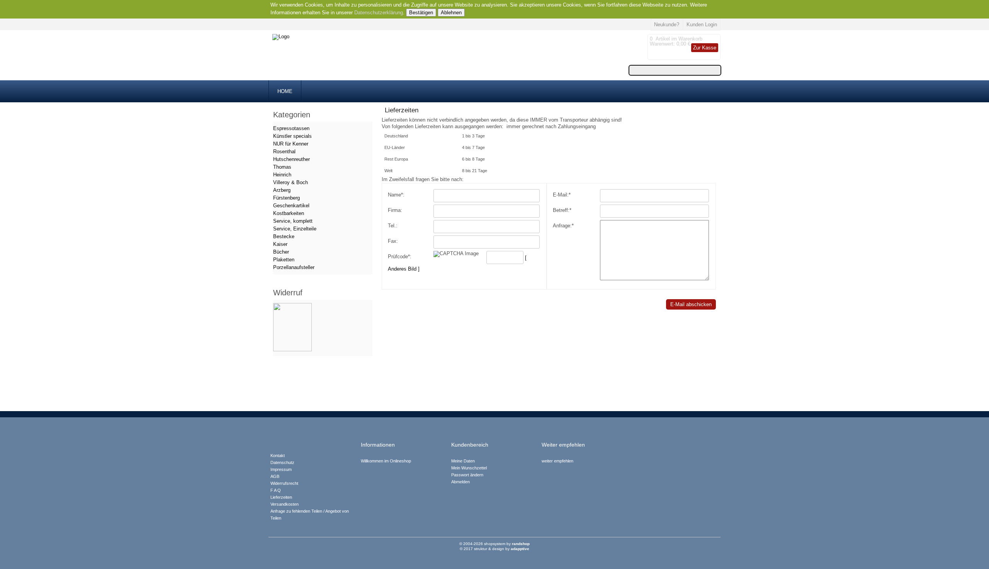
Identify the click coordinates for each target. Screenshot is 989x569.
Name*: (396, 195)
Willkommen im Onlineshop (386, 461)
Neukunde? (666, 24)
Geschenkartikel (291, 205)
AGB (274, 476)
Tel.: (393, 226)
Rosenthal (284, 151)
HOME (284, 91)
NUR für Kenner (290, 144)
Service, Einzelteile (294, 229)
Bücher (281, 252)
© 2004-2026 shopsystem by (494, 544)
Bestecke (283, 236)
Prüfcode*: (399, 256)
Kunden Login (702, 24)
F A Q (275, 490)
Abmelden (460, 481)
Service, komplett (293, 221)
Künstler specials (292, 136)
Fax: (393, 241)
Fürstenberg (286, 198)
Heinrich (282, 175)
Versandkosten (284, 504)
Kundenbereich (469, 445)
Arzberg (282, 190)
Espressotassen (291, 128)
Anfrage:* (563, 226)
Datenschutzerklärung (378, 12)
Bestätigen (421, 12)
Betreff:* (562, 210)
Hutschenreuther (291, 159)
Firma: (395, 210)
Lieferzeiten (281, 497)
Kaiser (280, 244)
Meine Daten (463, 461)
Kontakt (277, 455)
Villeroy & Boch (290, 182)
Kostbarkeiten (288, 213)
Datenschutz (282, 462)
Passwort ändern (467, 474)
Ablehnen (451, 12)
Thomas (282, 167)
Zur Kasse (704, 48)
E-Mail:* (562, 195)
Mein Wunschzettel (469, 468)
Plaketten (283, 259)
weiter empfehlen (557, 461)
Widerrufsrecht (284, 483)
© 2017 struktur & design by (494, 549)
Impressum (281, 469)
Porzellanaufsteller (293, 267)
